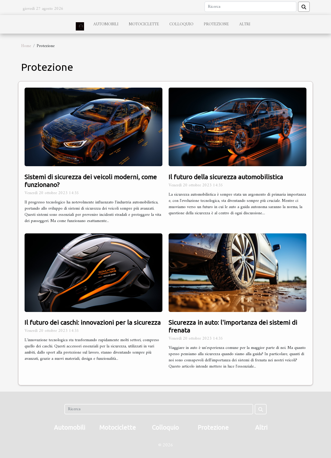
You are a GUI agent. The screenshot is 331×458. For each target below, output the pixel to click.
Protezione (216, 24)
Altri (244, 24)
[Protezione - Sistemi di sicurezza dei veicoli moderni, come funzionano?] (93, 127)
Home (26, 46)
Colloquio (181, 24)
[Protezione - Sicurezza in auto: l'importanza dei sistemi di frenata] (237, 272)
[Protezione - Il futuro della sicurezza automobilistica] (237, 127)
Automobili (105, 24)
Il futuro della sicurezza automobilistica (226, 176)
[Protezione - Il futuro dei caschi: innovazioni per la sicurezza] (93, 272)
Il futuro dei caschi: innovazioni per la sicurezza (93, 322)
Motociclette (144, 24)
